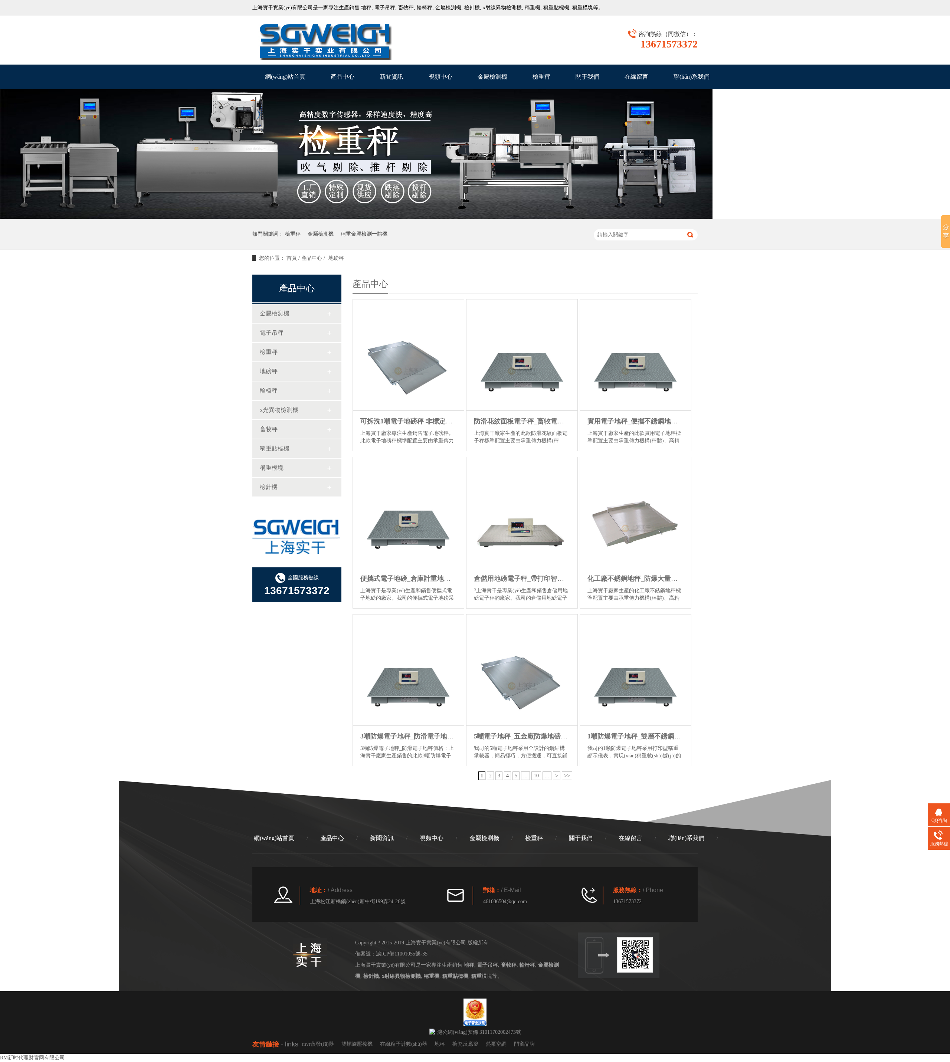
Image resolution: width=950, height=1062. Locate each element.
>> (567, 776)
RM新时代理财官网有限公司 (32, 1058)
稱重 (577, 7)
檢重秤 (541, 76)
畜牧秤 (406, 7)
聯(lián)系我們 (692, 76)
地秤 (366, 7)
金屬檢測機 (448, 7)
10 (536, 776)
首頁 (291, 258)
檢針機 (472, 7)
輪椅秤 (424, 7)
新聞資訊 (391, 76)
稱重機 (532, 7)
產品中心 (342, 76)
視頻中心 (440, 76)
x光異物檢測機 (279, 410)
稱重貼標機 (556, 7)
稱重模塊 (272, 468)
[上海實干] (324, 40)
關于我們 (587, 76)
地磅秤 (269, 371)
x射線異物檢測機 (502, 7)
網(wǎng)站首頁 (285, 76)
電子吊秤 (384, 7)
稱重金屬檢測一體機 (364, 234)
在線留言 (636, 76)
